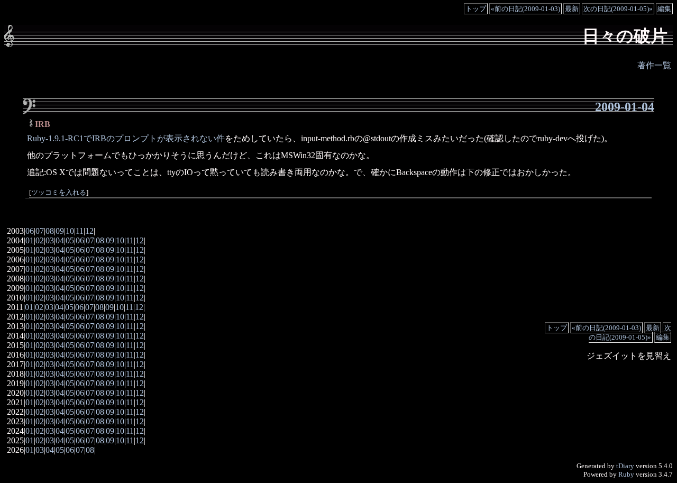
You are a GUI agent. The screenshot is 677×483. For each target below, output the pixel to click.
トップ (475, 9)
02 (39, 240)
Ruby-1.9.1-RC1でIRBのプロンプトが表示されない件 (126, 138)
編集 (664, 9)
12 (89, 230)
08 (49, 230)
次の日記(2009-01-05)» (618, 9)
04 (60, 240)
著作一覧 (654, 65)
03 (49, 240)
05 (70, 240)
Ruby (626, 474)
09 (60, 230)
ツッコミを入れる (58, 192)
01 (29, 240)
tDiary (625, 466)
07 (39, 230)
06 (29, 230)
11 (80, 230)
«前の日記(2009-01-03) (525, 9)
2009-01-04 (624, 107)
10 (70, 230)
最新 (572, 9)
